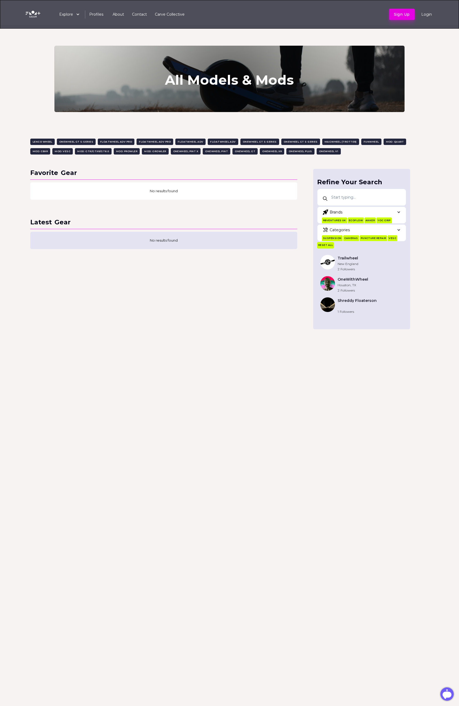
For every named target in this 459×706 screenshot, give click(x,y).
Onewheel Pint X (185, 151)
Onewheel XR (272, 151)
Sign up (402, 14)
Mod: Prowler (126, 151)
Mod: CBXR (40, 151)
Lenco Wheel (42, 141)
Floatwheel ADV (190, 141)
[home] (34, 14)
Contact (139, 14)
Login (426, 14)
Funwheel (371, 141)
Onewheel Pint (216, 151)
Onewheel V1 (328, 151)
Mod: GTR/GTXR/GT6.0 (93, 151)
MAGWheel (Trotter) (341, 141)
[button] (67, 14)
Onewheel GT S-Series (76, 141)
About (118, 14)
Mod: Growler (155, 151)
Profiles (96, 14)
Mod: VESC (62, 151)
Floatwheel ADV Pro (116, 141)
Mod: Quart (395, 141)
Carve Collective (170, 14)
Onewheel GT (245, 151)
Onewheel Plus (300, 151)
